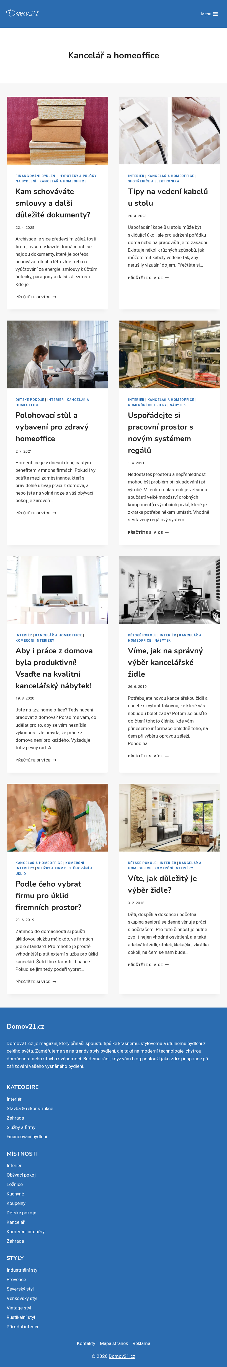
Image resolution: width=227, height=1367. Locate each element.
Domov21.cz (122, 1356)
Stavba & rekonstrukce (30, 1108)
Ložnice (15, 1184)
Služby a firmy (51, 868)
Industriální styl (22, 1270)
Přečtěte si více (36, 297)
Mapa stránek (114, 1343)
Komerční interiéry (147, 405)
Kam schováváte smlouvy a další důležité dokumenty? (53, 203)
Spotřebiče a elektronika (153, 181)
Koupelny (16, 1203)
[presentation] (57, 131)
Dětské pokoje (30, 400)
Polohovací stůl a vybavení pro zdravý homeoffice (52, 427)
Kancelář (16, 1222)
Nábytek (178, 405)
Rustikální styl (21, 1317)
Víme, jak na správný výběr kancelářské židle (165, 662)
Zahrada (15, 1118)
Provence (16, 1279)
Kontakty (86, 1343)
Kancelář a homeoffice (63, 181)
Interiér (136, 176)
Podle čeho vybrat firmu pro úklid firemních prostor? (48, 896)
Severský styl (20, 1289)
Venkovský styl (22, 1298)
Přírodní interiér (23, 1326)
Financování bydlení (36, 176)
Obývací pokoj (21, 1175)
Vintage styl (19, 1308)
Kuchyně (15, 1194)
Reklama (141, 1343)
